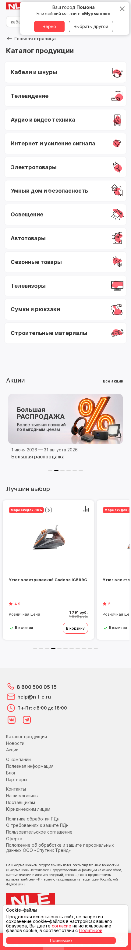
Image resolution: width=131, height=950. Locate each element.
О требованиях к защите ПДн (37, 825)
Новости (15, 743)
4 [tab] (68, 470)
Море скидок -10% (26, 510)
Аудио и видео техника (43, 119)
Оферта (14, 838)
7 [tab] (71, 648)
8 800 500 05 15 (37, 687)
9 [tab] (84, 648)
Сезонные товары (36, 262)
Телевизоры (28, 286)
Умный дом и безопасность (49, 190)
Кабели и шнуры (34, 72)
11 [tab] (96, 648)
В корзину (75, 628)
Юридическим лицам (28, 809)
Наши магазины (22, 795)
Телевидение (29, 96)
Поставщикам (20, 802)
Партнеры (16, 779)
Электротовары (34, 167)
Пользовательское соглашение (39, 831)
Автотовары (28, 238)
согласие (61, 926)
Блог (11, 772)
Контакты (16, 789)
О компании (18, 759)
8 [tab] (78, 648)
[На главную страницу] (18, 6)
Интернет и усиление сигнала (53, 143)
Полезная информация (30, 766)
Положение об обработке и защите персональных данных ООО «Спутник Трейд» (60, 847)
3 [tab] (62, 470)
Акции (12, 749)
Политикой (90, 930)
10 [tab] (90, 648)
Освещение (27, 214)
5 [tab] (75, 470)
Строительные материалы (49, 333)
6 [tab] (81, 470)
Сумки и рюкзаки (35, 309)
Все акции (113, 381)
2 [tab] (56, 470)
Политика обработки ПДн (32, 818)
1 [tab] (50, 470)
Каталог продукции (26, 736)
